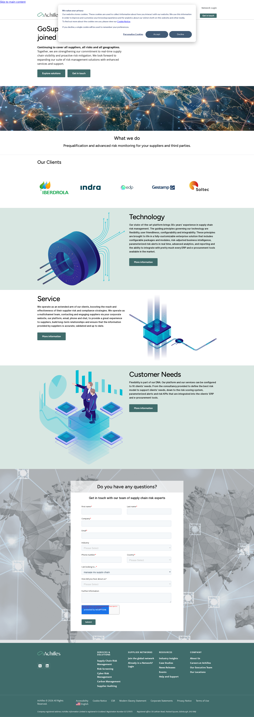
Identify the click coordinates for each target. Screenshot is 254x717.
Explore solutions (51, 73)
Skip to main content (13, 2)
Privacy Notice (184, 700)
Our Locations (197, 672)
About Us (195, 658)
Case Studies (166, 662)
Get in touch (208, 15)
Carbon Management (109, 681)
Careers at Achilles (200, 662)
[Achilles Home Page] (48, 15)
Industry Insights (168, 658)
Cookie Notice (123, 21)
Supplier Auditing (107, 685)
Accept (156, 34)
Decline (180, 34)
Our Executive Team (201, 667)
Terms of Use (202, 700)
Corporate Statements (162, 700)
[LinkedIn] (47, 666)
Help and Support (169, 676)
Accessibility (82, 700)
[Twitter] (40, 666)
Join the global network (141, 658)
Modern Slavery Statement (132, 700)
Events (162, 672)
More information (143, 262)
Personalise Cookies (133, 34)
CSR (113, 700)
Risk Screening (105, 668)
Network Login (209, 7)
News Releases (167, 667)
